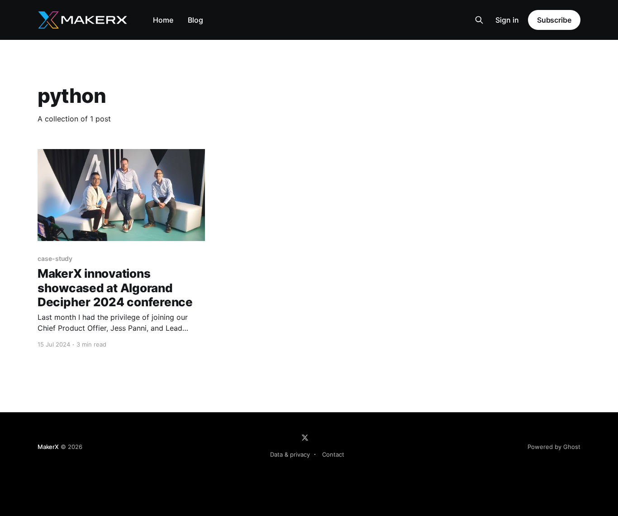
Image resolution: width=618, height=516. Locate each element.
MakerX (48, 446)
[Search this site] (479, 20)
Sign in (507, 19)
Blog (195, 19)
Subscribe (554, 19)
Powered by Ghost (554, 446)
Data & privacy (290, 454)
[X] (305, 437)
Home (163, 19)
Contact (333, 454)
